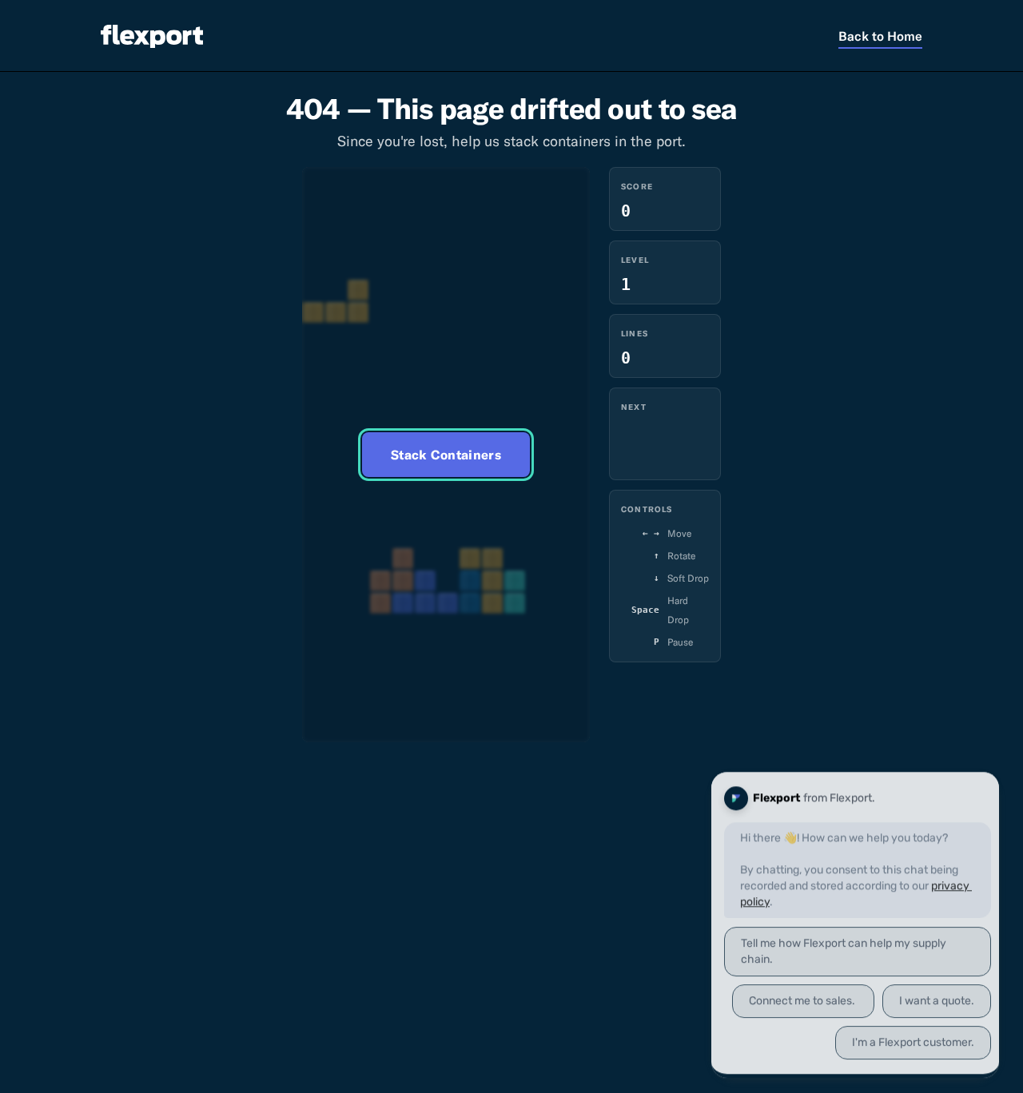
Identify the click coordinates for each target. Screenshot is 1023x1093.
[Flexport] (152, 36)
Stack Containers (446, 455)
